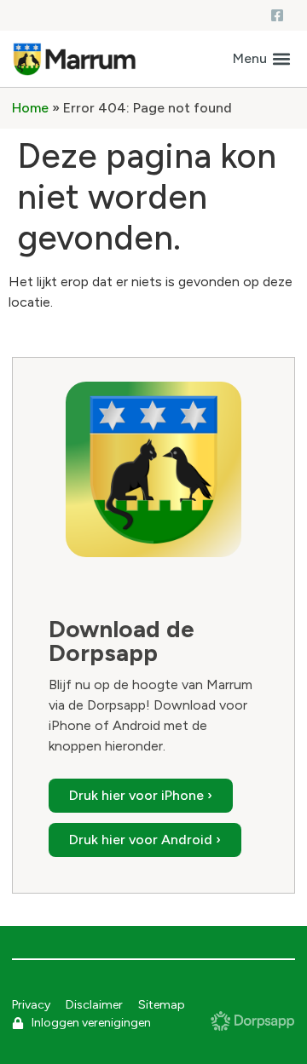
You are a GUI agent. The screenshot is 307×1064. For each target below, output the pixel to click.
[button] (261, 59)
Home (30, 108)
